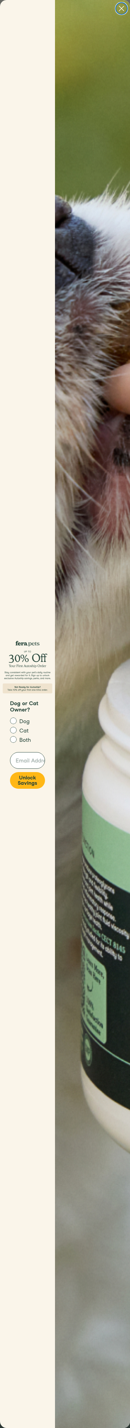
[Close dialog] (121, 8)
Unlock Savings (27, 780)
